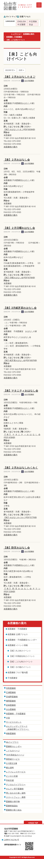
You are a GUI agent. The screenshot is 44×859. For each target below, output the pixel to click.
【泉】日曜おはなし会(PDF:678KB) (19, 277)
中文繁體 (21, 24)
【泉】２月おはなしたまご (19, 76)
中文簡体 (33, 21)
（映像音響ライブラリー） (17, 729)
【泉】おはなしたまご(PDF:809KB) (19, 129)
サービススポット (14, 722)
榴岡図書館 (11, 701)
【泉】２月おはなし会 (17, 159)
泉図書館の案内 (10, 147)
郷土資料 (10, 767)
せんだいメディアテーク (17, 726)
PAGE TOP (33, 823)
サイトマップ (11, 16)
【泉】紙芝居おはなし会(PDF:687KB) (20, 360)
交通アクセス (25, 16)
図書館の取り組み (14, 810)
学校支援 (10, 780)
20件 (21, 70)
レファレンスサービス (16, 772)
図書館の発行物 (13, 801)
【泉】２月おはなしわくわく (21, 467)
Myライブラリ (12, 742)
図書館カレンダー (14, 746)
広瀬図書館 (11, 692)
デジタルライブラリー (16, 784)
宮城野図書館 (12, 696)
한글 (31, 24)
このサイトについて (11, 840)
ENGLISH (21, 21)
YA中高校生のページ (15, 755)
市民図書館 (11, 688)
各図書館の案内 (28, 34)
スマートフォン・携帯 (16, 797)
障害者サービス (13, 759)
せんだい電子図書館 (15, 789)
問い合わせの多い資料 (16, 793)
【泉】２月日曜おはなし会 (19, 227)
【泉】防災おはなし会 (17, 547)
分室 (8, 718)
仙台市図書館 (29, 81)
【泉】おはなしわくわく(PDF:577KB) (20, 517)
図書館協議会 (12, 806)
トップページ (16, 34)
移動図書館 (11, 733)
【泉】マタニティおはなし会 (21, 390)
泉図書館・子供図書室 (14, 37)
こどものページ (13, 750)
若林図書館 (11, 705)
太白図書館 (11, 709)
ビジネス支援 (12, 776)
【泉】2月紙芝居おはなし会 (20, 307)
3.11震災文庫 (11, 763)
